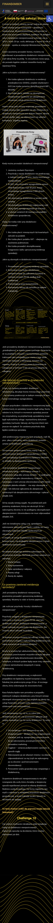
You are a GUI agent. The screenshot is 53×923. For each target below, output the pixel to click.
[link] (49, 18)
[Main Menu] (47, 4)
